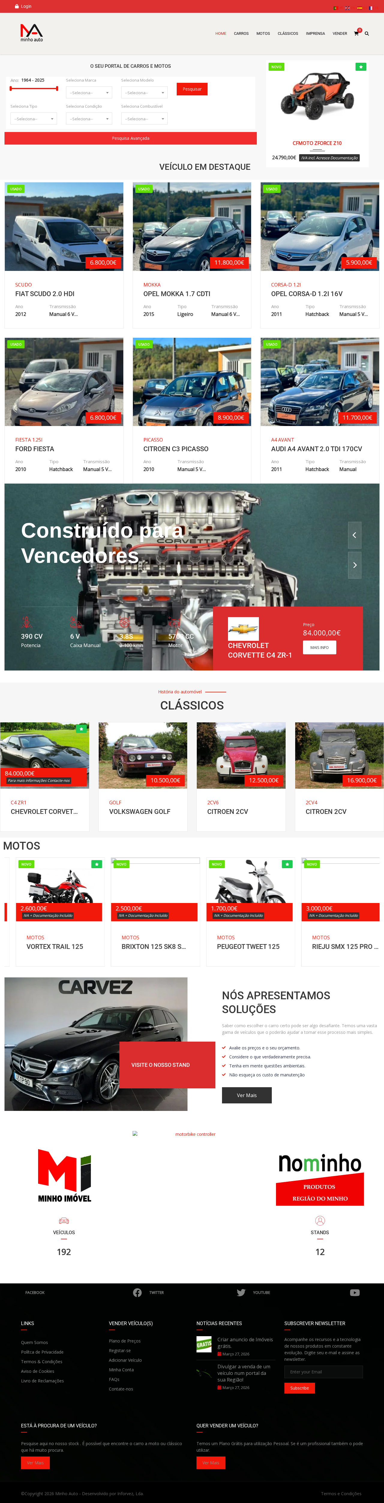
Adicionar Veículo (125, 1360)
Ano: (14, 80)
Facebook (35, 1292)
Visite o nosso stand (160, 1065)
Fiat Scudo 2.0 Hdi (44, 294)
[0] (356, 34)
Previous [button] (355, 535)
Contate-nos (121, 1389)
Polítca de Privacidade (42, 1352)
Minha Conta (121, 1369)
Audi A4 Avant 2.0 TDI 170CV (316, 449)
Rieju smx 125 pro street (335, 946)
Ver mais (247, 1095)
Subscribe (299, 1388)
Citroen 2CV (227, 811)
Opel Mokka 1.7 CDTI (176, 294)
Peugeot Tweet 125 (237, 946)
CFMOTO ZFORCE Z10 (317, 143)
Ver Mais (35, 1463)
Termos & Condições (41, 1361)
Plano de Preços (125, 1341)
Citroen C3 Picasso (175, 449)
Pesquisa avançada (130, 138)
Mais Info (319, 647)
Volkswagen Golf (139, 811)
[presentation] (18, 910)
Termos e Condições (341, 1493)
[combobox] (89, 92)
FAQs (114, 1379)
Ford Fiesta (34, 449)
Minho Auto (66, 1493)
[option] (192, 577)
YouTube (261, 1292)
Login (26, 6)
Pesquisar (192, 89)
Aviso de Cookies (37, 1371)
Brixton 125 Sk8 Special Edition (144, 946)
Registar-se (120, 1350)
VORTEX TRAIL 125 (44, 946)
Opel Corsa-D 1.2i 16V (307, 294)
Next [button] (355, 565)
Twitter (156, 1292)
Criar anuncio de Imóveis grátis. (245, 1342)
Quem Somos (34, 1342)
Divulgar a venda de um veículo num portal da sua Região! (244, 1373)
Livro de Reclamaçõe (41, 1381)
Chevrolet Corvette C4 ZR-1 (45, 811)
